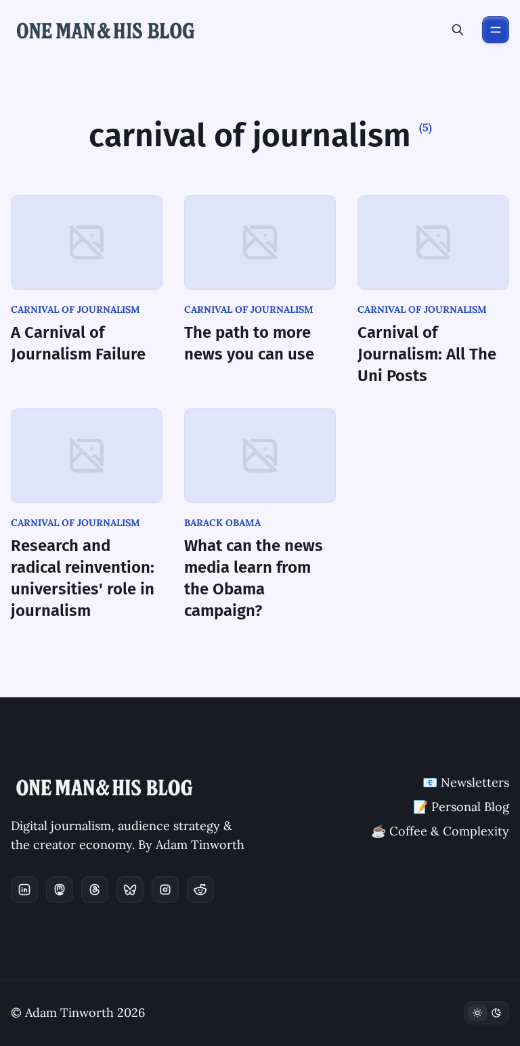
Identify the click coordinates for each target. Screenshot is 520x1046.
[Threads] (94, 889)
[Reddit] (200, 889)
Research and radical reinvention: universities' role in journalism (82, 578)
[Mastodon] (59, 889)
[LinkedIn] (24, 889)
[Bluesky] (130, 889)
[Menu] (495, 29)
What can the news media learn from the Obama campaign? (253, 578)
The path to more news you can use (249, 343)
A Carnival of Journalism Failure (78, 343)
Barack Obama (222, 523)
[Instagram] (165, 889)
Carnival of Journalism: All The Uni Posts (427, 354)
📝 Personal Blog (461, 806)
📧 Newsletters (465, 782)
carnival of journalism (75, 309)
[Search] (457, 29)
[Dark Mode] (486, 1012)
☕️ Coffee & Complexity (440, 831)
